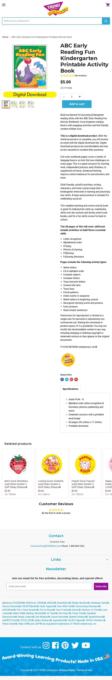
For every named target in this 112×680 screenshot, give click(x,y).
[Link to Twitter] (75, 647)
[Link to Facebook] (55, 647)
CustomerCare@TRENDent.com (45, 546)
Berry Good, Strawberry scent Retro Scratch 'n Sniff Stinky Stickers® (16, 484)
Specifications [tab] (70, 389)
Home (5, 37)
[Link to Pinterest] (65, 647)
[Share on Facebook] (62, 379)
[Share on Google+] (71, 379)
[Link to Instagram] (46, 647)
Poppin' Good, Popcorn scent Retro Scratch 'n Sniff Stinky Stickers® (83, 484)
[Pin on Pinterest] (76, 379)
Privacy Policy (67, 670)
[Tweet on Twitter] (67, 379)
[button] (67, 75)
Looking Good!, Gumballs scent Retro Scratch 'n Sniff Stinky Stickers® (50, 484)
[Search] (106, 21)
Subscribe (101, 586)
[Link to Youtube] (86, 647)
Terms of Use (84, 670)
